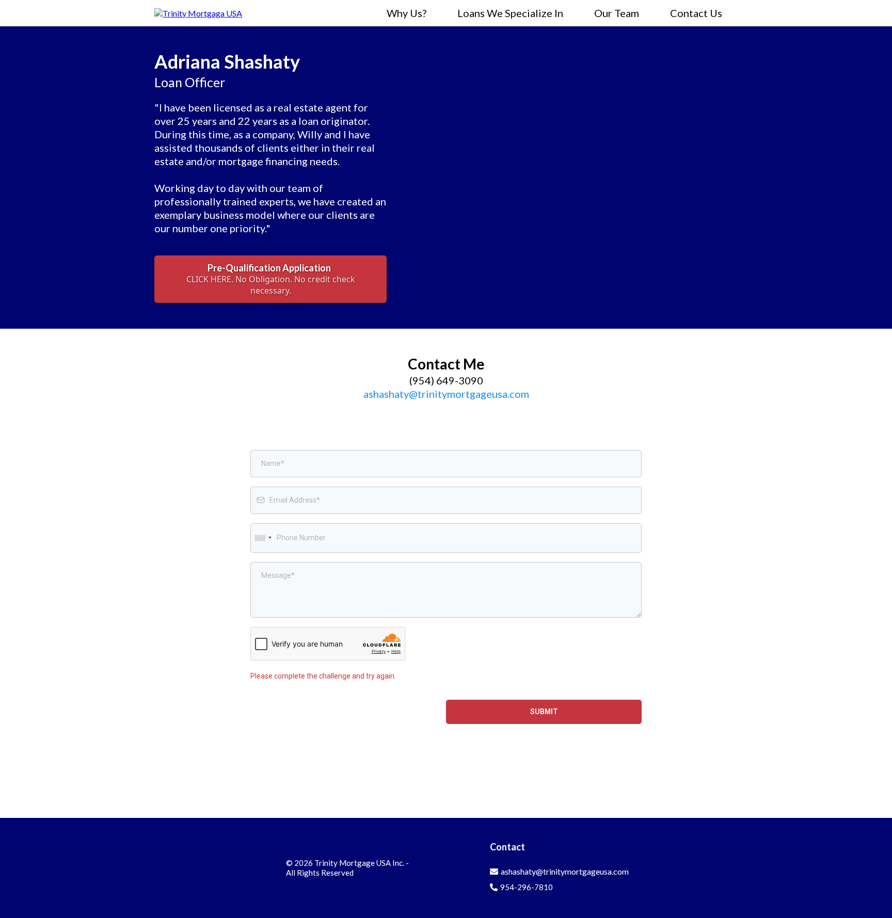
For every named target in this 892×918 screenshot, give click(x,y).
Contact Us (696, 13)
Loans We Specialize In (510, 13)
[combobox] (263, 538)
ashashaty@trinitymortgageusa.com (446, 394)
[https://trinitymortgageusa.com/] (198, 12)
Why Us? (406, 13)
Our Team (616, 13)
